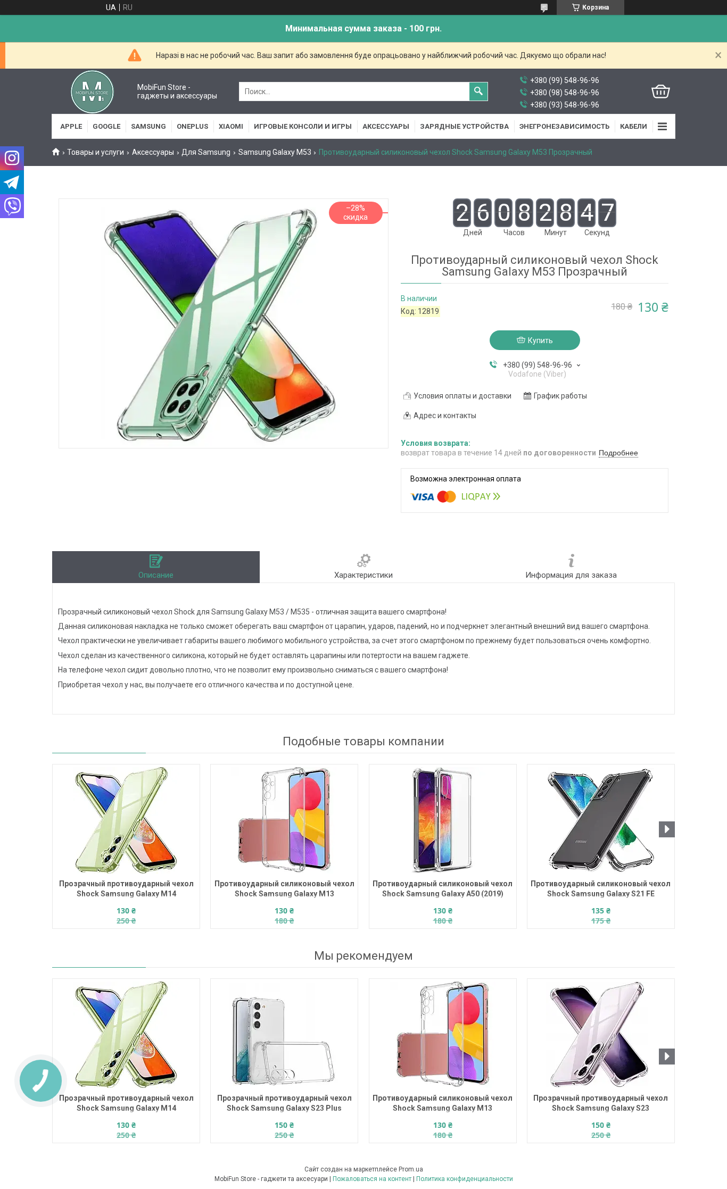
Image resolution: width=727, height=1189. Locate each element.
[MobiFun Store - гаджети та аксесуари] (92, 91)
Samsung (148, 126)
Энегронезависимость (564, 126)
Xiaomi (231, 126)
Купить (540, 340)
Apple (71, 126)
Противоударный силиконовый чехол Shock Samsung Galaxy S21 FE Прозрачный (601, 889)
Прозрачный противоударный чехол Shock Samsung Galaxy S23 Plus (284, 1103)
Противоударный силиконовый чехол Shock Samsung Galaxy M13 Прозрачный (284, 889)
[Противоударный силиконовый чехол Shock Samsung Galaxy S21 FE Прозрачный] (601, 820)
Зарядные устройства (464, 126)
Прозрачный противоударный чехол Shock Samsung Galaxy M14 (126, 888)
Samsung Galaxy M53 (274, 152)
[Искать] (478, 91)
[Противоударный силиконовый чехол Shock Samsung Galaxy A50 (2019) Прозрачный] (443, 820)
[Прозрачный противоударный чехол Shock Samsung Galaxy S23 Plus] (284, 1035)
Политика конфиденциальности (464, 1179)
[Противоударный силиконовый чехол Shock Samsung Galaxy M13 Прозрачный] (284, 820)
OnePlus (192, 126)
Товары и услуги (95, 152)
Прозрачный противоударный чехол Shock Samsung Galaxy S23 (600, 1103)
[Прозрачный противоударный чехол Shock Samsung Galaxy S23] (601, 1035)
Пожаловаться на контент (372, 1179)
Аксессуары (385, 126)
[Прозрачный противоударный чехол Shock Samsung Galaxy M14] (126, 820)
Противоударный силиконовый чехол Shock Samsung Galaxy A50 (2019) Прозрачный (443, 889)
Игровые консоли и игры (303, 126)
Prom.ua (411, 1169)
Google (106, 126)
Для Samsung (205, 152)
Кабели (633, 126)
